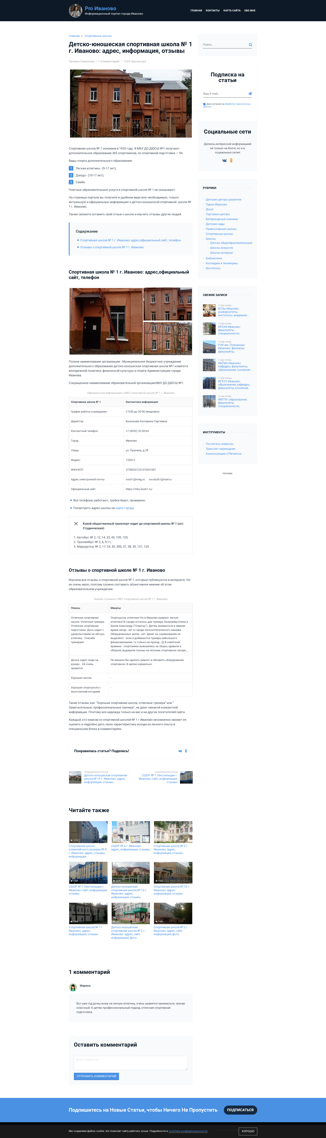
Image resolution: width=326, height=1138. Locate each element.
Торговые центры (218, 214)
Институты (213, 268)
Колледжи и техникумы (222, 263)
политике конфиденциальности (188, 1131)
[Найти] (250, 45)
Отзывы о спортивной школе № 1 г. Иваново (112, 247)
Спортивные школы (98, 36)
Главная (196, 10)
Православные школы (221, 229)
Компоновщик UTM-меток (224, 453)
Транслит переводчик (220, 448)
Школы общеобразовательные (231, 242)
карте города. (125, 508)
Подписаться (240, 1110)
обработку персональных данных (227, 105)
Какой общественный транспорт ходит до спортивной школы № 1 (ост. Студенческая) (133, 526)
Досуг (210, 209)
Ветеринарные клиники (222, 219)
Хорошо (248, 1131)
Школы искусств (221, 247)
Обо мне (249, 10)
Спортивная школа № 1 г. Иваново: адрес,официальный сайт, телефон (130, 240)
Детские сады (215, 224)
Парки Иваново (216, 204)
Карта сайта (232, 10)
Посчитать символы (219, 443)
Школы (211, 238)
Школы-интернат (221, 252)
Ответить (186, 1024)
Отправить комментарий (96, 1076)
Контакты (213, 10)
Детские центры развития (223, 199)
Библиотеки (214, 258)
